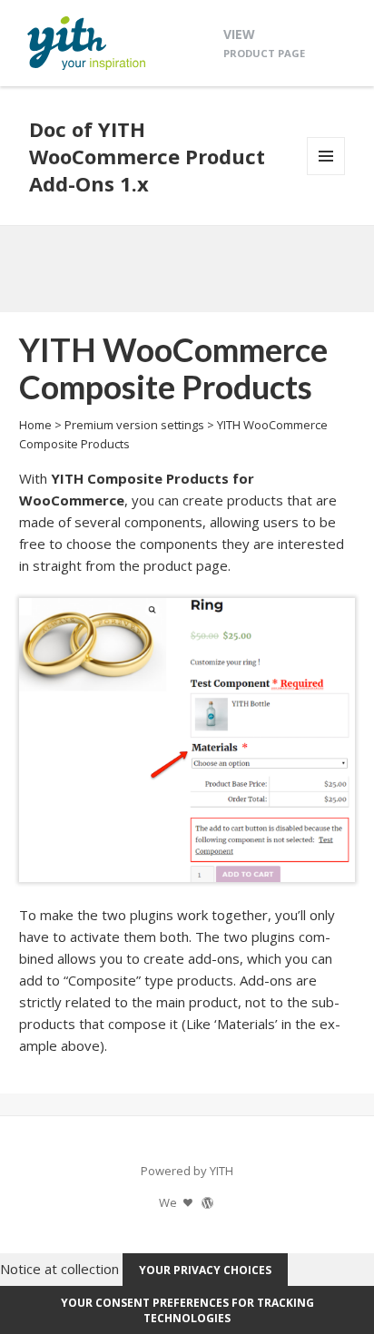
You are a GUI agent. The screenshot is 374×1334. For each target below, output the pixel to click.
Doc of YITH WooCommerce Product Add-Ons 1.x (147, 156)
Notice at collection (59, 1269)
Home (35, 425)
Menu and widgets (326, 174)
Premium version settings (134, 425)
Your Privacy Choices (205, 1270)
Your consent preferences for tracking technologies (187, 1310)
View (264, 42)
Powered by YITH (187, 1170)
